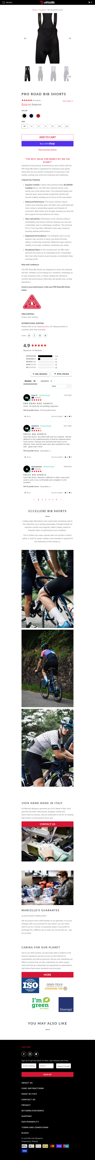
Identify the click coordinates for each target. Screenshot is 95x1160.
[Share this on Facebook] (34, 335)
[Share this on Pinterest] (39, 335)
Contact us (28, 1099)
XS (24, 126)
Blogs (25, 1133)
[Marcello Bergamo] (47, 2)
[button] (66, 416)
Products (42, 10)
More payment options (47, 150)
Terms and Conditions (35, 1127)
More (47, 974)
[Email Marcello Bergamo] (36, 1054)
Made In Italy (29, 1094)
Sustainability (30, 1121)
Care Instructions (33, 1088)
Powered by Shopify (30, 1141)
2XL (59, 126)
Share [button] (28, 416)
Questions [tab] (45, 381)
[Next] (69, 38)
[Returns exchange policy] (32, 309)
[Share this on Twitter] (29, 335)
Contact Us (47, 824)
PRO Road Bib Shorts (31, 410)
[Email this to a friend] (45, 335)
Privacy (26, 1105)
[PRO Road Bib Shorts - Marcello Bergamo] (47, 38)
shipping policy (43, 327)
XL (53, 126)
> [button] (61, 499)
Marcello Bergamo (35, 1138)
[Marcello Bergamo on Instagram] (30, 1054)
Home (34, 10)
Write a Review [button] (63, 374)
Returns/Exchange (33, 1110)
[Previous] (25, 38)
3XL (66, 126)
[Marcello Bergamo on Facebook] (24, 1054)
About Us (27, 1083)
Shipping (27, 1116)
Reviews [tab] (28, 381)
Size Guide (67, 101)
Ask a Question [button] (41, 374)
